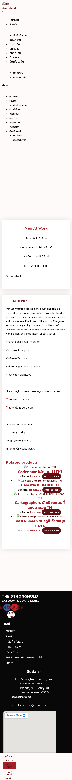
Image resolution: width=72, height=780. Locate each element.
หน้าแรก (14, 20)
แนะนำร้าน (15, 40)
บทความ (14, 48)
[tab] (39, 301)
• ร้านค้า (8, 636)
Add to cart (51, 476)
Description (20, 301)
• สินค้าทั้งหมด (15, 642)
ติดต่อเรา (14, 57)
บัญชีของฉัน (16, 61)
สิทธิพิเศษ (15, 53)
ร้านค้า (13, 24)
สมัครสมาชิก (19, 77)
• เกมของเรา (13, 647)
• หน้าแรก (9, 631)
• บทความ (9, 663)
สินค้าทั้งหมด (20, 35)
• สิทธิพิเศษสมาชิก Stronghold (22, 658)
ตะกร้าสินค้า (9, 766)
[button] (26, 85)
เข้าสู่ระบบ (18, 73)
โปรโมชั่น (14, 44)
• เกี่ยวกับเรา (11, 652)
